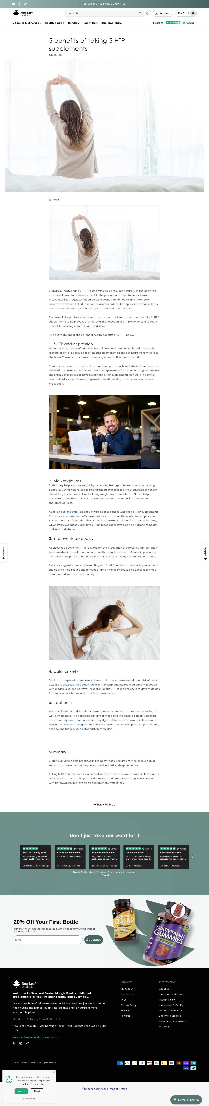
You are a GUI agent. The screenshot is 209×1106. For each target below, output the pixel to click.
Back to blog (106, 804)
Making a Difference (170, 1010)
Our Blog (164, 1026)
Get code (93, 939)
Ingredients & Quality (171, 1005)
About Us (164, 988)
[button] (27, 23)
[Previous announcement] (75, 4)
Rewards (125, 1015)
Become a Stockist (170, 1015)
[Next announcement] (134, 4)
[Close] (53, 1072)
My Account (128, 988)
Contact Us (127, 994)
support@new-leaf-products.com (36, 1037)
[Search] (140, 13)
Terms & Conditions (170, 994)
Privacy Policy (128, 1005)
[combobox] (104, 13)
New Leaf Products (30, 1063)
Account (165, 13)
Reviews (125, 1010)
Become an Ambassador (173, 1021)
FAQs (124, 999)
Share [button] (55, 199)
